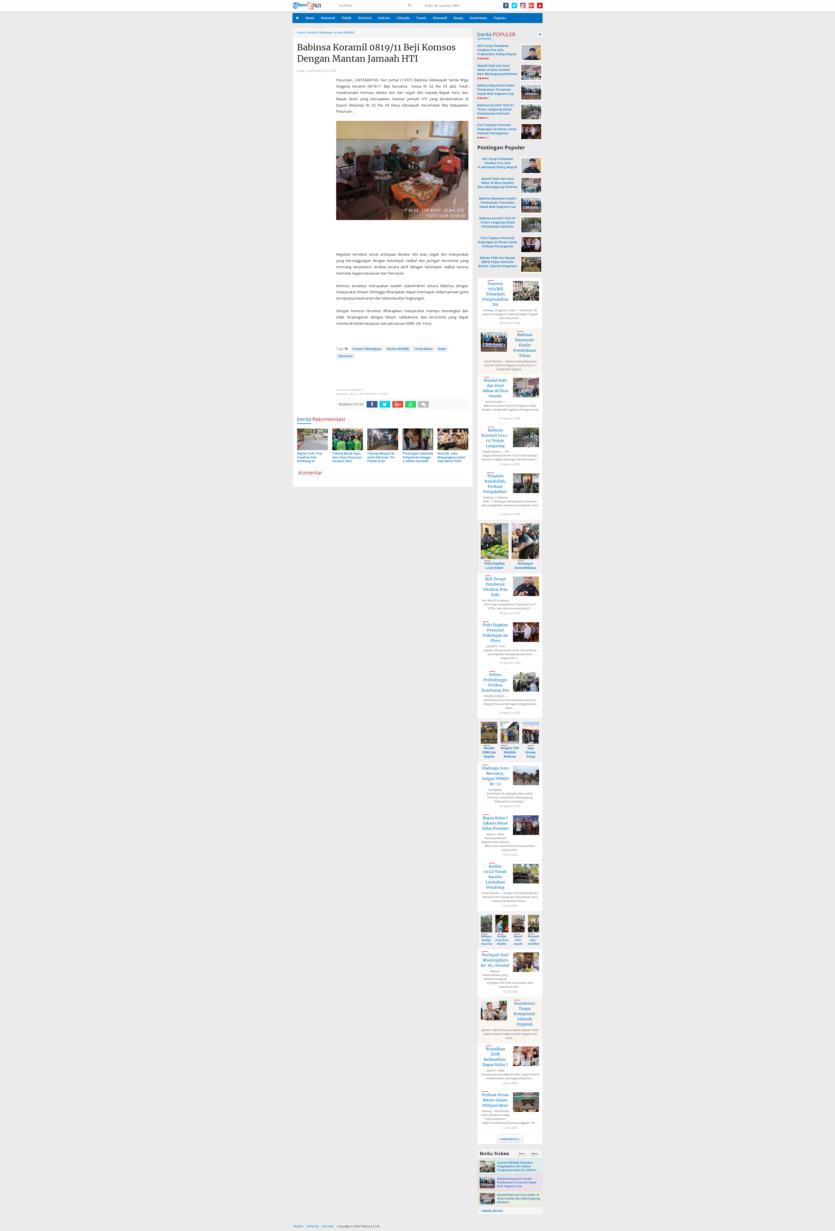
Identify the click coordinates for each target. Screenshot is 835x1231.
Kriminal (364, 18)
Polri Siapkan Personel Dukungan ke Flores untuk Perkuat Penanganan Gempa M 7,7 (496, 131)
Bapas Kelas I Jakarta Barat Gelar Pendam (495, 823)
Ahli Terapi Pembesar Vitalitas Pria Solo (495, 586)
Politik (346, 18)
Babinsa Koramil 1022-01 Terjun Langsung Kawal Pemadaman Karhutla (495, 109)
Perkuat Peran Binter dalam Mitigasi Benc (495, 1100)
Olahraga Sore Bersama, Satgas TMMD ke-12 (495, 776)
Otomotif (440, 18)
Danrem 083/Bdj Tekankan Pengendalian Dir (495, 294)
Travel (421, 18)
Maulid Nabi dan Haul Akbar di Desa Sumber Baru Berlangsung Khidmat (497, 69)
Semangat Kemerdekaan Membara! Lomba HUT (525, 569)
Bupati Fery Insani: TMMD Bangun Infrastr (518, 945)
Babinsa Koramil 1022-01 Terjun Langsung (495, 438)
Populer (500, 18)
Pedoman (312, 1226)
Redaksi (299, 1226)
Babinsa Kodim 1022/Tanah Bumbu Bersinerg (488, 944)
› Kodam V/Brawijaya (319, 32)
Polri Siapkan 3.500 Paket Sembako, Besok (494, 567)
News (310, 18)
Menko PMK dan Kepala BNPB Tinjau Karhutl (489, 758)
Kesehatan (478, 18)
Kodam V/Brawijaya (367, 349)
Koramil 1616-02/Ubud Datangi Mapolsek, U (535, 945)
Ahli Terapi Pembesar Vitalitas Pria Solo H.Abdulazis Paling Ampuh (496, 50)
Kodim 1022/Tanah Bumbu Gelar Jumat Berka (503, 945)
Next (534, 1153)
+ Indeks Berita (491, 1211)
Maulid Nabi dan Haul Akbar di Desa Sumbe (495, 388)
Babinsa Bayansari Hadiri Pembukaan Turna (524, 345)
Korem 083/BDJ (398, 349)
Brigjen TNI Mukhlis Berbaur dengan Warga (510, 756)
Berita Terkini (494, 1153)
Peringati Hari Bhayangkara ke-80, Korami (495, 960)
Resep (458, 18)
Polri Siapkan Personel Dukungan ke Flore (495, 632)
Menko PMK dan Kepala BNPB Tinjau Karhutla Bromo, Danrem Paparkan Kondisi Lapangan (497, 264)
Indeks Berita (509, 1139)
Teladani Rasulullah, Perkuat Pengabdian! (495, 483)
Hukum (384, 18)
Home (301, 32)
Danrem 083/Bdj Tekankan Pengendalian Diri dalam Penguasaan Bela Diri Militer (516, 1166)
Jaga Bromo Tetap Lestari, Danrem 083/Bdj (530, 758)
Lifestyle (403, 18)
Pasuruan (345, 356)
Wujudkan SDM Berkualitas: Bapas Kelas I (495, 1056)
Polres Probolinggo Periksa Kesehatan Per (495, 682)
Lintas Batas (423, 349)
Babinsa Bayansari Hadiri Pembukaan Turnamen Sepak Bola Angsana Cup (495, 89)
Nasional (328, 18)
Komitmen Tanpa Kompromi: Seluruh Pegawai (525, 1014)
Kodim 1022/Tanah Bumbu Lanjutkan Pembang (495, 877)
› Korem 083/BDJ (343, 32)
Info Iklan (328, 1226)
